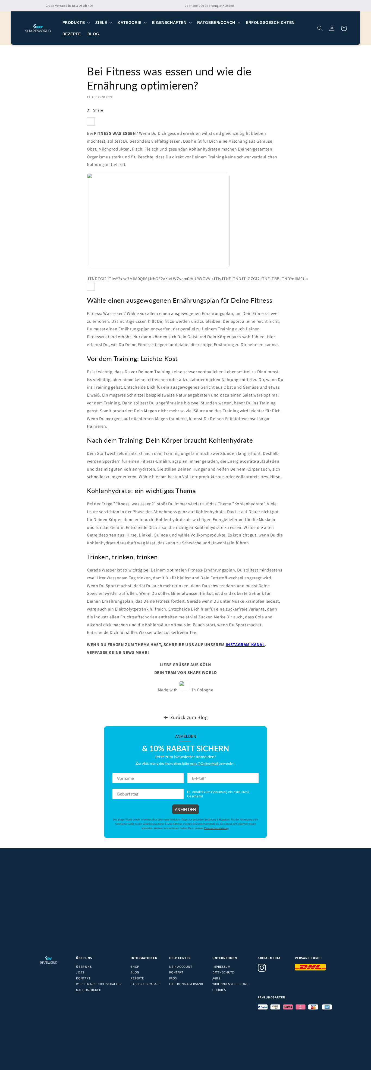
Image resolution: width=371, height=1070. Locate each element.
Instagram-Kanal (245, 644)
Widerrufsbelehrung (230, 984)
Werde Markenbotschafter (98, 984)
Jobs (80, 972)
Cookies (219, 990)
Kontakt (83, 978)
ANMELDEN (185, 809)
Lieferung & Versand (186, 984)
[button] (75, 22)
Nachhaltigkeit (89, 990)
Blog (135, 972)
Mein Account (180, 966)
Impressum (221, 966)
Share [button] (98, 110)
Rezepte (137, 978)
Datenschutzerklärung (216, 828)
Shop (135, 966)
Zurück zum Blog (189, 717)
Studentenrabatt (145, 984)
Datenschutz (223, 972)
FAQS (173, 978)
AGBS (216, 978)
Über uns (84, 966)
